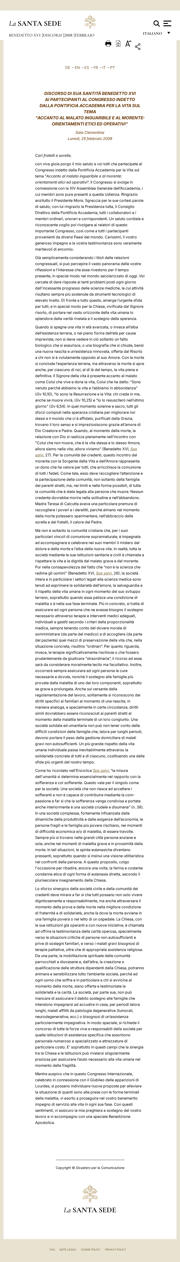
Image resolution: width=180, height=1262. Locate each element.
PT (112, 67)
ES (86, 67)
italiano (153, 34)
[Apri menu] (166, 23)
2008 (68, 35)
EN (77, 67)
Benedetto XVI (25, 35)
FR (96, 67)
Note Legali (68, 1249)
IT (104, 67)
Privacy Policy (115, 1249)
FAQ (52, 1249)
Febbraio (84, 35)
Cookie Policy (90, 1249)
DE (67, 67)
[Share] (152, 47)
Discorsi (53, 35)
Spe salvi (104, 573)
